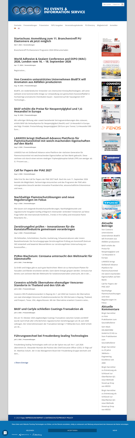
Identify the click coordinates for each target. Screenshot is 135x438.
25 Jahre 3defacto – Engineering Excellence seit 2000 (108, 356)
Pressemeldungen (30, 25)
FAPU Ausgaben (57, 25)
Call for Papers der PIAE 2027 (33, 170)
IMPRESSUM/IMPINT (34, 418)
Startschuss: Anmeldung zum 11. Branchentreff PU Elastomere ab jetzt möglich (47, 40)
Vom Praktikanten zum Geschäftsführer (109, 319)
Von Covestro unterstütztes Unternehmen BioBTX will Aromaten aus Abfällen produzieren (50, 80)
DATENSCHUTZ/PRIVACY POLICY (59, 418)
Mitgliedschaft (102, 25)
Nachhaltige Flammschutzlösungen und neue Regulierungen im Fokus (44, 198)
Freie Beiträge (27, 262)
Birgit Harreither (109, 313)
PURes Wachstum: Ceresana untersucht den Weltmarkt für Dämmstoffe (53, 257)
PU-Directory (90, 25)
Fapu (23, 418)
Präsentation (44, 25)
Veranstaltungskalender (74, 25)
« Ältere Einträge (21, 362)
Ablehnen (30, 430)
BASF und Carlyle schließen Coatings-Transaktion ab (48, 309)
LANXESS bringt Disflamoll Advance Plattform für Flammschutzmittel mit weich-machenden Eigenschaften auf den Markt (52, 140)
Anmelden (114, 25)
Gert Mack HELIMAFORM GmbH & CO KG (108, 330)
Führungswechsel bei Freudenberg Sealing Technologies (51, 336)
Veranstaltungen (29, 45)
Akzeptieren (72, 430)
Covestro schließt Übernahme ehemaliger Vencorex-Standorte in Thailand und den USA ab (49, 284)
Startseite (17, 25)
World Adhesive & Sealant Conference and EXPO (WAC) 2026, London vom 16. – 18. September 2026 (50, 60)
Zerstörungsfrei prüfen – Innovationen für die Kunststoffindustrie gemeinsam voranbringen (44, 228)
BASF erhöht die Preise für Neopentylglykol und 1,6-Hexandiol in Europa (48, 110)
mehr (115, 430)
